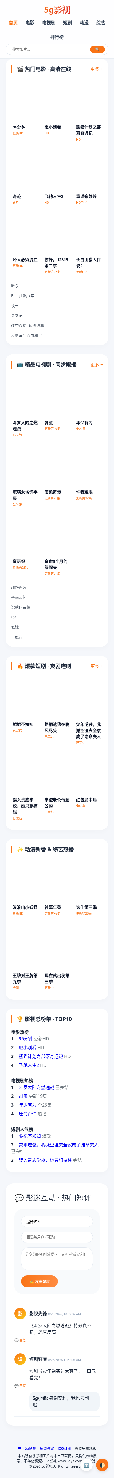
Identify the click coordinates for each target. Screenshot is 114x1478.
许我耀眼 (84, 492)
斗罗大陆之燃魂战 (36, 1087)
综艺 (100, 23)
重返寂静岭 (86, 196)
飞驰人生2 (54, 196)
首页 (13, 23)
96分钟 (19, 127)
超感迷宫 (19, 587)
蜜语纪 (19, 561)
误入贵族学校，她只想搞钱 (25, 806)
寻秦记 (17, 315)
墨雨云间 (19, 597)
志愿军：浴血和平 (26, 335)
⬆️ (86, 1465)
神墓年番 (53, 907)
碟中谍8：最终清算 (27, 325)
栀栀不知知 (23, 724)
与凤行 (17, 637)
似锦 (15, 627)
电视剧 (48, 23)
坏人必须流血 (25, 259)
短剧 (67, 23)
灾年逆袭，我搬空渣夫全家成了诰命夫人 (88, 730)
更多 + (96, 69)
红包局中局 (86, 799)
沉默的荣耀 (20, 607)
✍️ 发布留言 (39, 1282)
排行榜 (57, 37)
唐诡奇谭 (53, 492)
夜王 (15, 305)
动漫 (84, 23)
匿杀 (15, 285)
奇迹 (17, 196)
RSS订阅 (64, 1448)
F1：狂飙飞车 (23, 295)
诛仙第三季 (86, 907)
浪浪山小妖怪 (25, 907)
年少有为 (84, 422)
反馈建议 (47, 1448)
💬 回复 (20, 1340)
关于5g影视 (27, 1448)
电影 (29, 23)
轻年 (15, 617)
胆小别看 (53, 127)
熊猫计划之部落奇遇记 (41, 1056)
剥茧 (49, 422)
